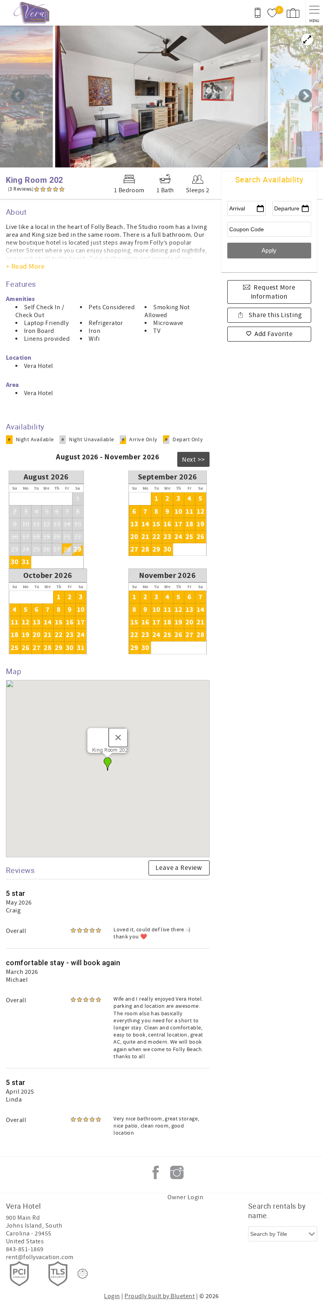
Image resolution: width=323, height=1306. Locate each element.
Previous (18, 96)
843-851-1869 (25, 1249)
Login (112, 1296)
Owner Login (185, 1197)
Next (305, 96)
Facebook (155, 1172)
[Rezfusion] (82, 1273)
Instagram (177, 1172)
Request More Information (273, 292)
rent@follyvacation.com (40, 1257)
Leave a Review (179, 868)
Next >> (193, 459)
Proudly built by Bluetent (159, 1296)
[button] (107, 764)
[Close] (118, 737)
